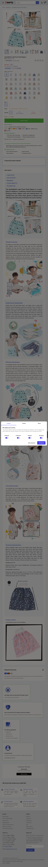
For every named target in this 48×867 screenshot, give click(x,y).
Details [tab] (24, 423)
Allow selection (31, 442)
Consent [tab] (9, 423)
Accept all (41, 442)
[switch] (6, 438)
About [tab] (39, 423)
